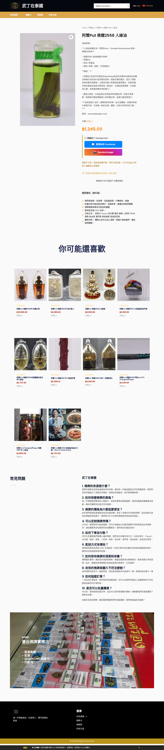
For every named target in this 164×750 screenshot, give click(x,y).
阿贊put (92, 28)
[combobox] (112, 5)
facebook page (103, 152)
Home (84, 28)
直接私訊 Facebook (103, 144)
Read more (22, 319)
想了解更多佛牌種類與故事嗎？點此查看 (99, 173)
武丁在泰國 (32, 6)
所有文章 (80, 728)
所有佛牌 (80, 716)
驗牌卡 (79, 720)
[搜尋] (128, 5)
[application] (19, 15)
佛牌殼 (79, 724)
